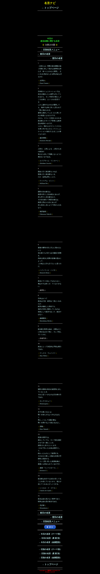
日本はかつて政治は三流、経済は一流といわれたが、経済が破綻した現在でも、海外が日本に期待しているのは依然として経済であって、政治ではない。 (49, 306)
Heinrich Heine (45, 273)
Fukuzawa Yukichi (45, 214)
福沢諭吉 (43, 211)
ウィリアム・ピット (47, 181)
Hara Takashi (44, 429)
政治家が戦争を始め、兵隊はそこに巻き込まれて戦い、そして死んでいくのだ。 (49, 331)
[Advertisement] (50, 23)
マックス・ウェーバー (47, 353)
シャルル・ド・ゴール (47, 488)
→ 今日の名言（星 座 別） (50, 538)
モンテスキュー (45, 401)
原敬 (41, 426)
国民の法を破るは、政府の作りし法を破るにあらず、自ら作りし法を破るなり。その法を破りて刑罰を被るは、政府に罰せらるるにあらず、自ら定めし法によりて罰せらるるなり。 (49, 199)
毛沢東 (42, 505)
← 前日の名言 (44, 54)
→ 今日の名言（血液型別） (50, 542)
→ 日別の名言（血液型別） (50, 558)
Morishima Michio (46, 321)
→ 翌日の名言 (56, 58)
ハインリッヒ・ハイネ (47, 270)
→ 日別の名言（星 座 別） (50, 553)
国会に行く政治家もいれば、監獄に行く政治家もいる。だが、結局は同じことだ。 (48, 174)
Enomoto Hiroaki (45, 140)
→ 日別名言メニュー (50, 50)
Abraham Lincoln (45, 163)
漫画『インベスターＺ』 (48, 468)
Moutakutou (44, 508)
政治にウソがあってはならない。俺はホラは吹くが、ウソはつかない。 (49, 283)
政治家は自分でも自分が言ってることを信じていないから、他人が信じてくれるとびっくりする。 (49, 481)
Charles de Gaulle (45, 490)
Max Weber (43, 356)
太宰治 (42, 80)
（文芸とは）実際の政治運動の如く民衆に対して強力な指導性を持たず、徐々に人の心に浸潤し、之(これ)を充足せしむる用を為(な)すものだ (50, 71)
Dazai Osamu (44, 83)
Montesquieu (44, 404)
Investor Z (43, 470)
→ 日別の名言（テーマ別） (50, 549)
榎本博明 (43, 138)
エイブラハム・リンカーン (49, 161)
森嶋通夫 (43, 318)
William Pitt (44, 183)
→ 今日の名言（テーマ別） (50, 534)
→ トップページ (50, 7)
